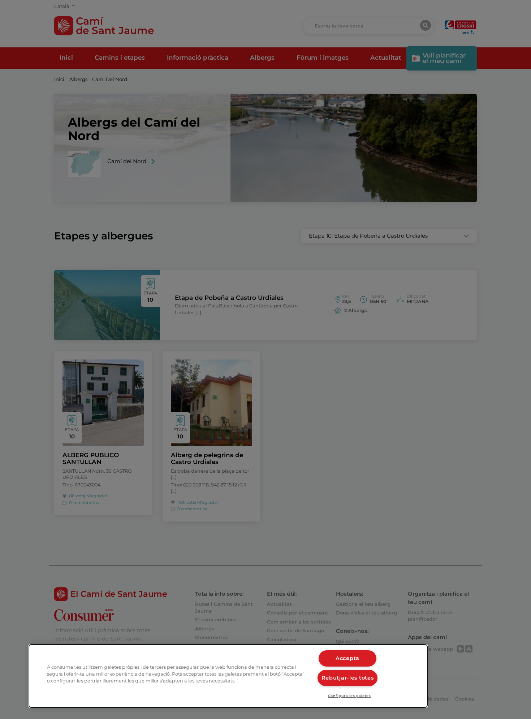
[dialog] (228, 675)
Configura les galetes (349, 696)
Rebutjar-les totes (347, 678)
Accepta (347, 658)
